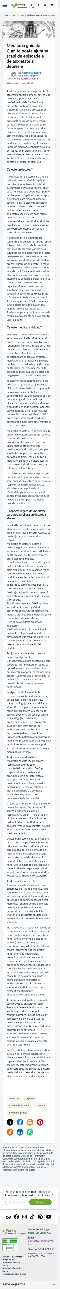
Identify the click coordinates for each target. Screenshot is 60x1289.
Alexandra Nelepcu (31, 72)
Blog (22, 15)
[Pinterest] (40, 1122)
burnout (41, 1105)
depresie (30, 1098)
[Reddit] (10, 1132)
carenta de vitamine (19, 1105)
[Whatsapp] (30, 1132)
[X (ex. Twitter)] (10, 1122)
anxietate (13, 1098)
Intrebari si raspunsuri (28, 78)
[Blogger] (30, 1122)
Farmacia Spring (9, 15)
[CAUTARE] (33, 5)
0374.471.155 (46, 1249)
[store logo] (16, 5)
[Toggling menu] (4, 5)
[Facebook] (20, 1122)
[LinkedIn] (20, 1132)
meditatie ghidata (18, 1112)
